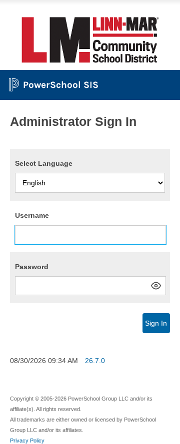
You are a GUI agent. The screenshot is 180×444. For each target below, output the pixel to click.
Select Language (43, 163)
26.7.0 (95, 361)
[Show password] (156, 286)
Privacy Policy (27, 441)
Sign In (156, 323)
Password (31, 267)
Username (32, 215)
